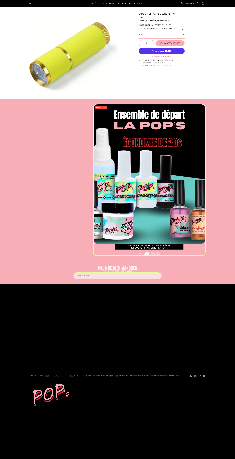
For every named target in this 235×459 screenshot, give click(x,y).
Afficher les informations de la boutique (156, 66)
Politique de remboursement (93, 376)
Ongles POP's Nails (41, 376)
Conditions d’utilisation (139, 376)
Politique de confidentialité (117, 376)
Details (141, 34)
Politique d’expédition (159, 376)
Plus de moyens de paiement (161, 56)
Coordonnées (174, 376)
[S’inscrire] (158, 276)
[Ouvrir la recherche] (30, 3)
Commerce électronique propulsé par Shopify (63, 376)
